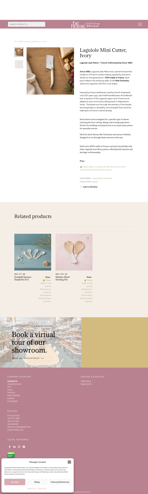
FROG (88, 492)
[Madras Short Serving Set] (74, 252)
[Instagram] (19, 446)
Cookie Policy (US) (15, 430)
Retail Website (13, 395)
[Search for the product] (42, 24)
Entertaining (27, 41)
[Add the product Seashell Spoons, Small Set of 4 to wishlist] (46, 238)
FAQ (9, 387)
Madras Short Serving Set (63, 278)
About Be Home (14, 384)
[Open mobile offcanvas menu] (140, 24)
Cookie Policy (31, 488)
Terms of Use (13, 421)
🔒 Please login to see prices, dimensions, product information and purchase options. (103, 168)
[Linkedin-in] (14, 446)
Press (9, 390)
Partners (11, 392)
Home (17, 41)
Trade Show (86, 381)
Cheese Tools (41, 41)
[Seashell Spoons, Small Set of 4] (32, 252)
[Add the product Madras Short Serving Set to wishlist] (87, 238)
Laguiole (95, 182)
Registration (86, 384)
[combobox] (23, 24)
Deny (37, 482)
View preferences (60, 482)
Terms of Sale (13, 418)
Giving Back (12, 401)
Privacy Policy (41, 488)
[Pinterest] (23, 446)
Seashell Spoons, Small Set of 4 (23, 278)
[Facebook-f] (9, 446)
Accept (15, 482)
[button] (69, 462)
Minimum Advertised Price (19, 427)
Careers (10, 398)
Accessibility (12, 424)
